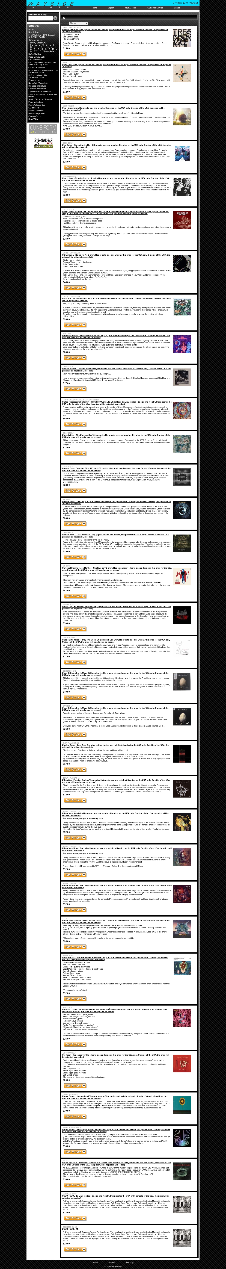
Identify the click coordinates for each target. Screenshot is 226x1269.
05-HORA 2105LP (69, 638)
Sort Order (64, 23)
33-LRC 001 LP (68, 106)
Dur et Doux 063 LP (71, 296)
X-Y (35, 51)
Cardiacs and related (37, 89)
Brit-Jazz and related (37, 86)
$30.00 (66, 129)
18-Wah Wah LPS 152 (71, 846)
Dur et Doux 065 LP (71, 253)
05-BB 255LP (68, 143)
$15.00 (66, 48)
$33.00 (66, 195)
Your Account (130, 8)
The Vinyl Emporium (37, 43)
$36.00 (66, 1179)
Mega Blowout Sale (36, 57)
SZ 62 (65, 1161)
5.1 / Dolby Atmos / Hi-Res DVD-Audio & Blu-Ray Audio (42, 63)
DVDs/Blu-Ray (34, 54)
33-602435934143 (69, 671)
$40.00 (66, 692)
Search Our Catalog (37, 14)
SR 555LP (66, 499)
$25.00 (66, 239)
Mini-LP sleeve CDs (36, 105)
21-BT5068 (67, 333)
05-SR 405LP (68, 466)
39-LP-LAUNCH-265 (70, 1094)
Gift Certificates (35, 60)
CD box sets (33, 108)
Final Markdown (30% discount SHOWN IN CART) (41, 36)
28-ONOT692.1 (68, 955)
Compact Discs (35, 40)
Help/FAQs (33, 119)
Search (177, 8)
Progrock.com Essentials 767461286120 (81, 400)
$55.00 (66, 418)
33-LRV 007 (67, 62)
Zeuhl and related (35, 102)
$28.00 (66, 352)
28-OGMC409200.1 (70, 176)
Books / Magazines (36, 113)
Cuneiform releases (36, 67)
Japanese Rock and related (40, 91)
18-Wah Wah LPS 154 (71, 778)
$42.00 (66, 590)
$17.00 (66, 383)
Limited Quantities (36, 111)
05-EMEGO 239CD (70, 1227)
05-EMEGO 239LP (69, 1194)
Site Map (129, 1263)
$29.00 (66, 551)
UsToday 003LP (69, 1053)
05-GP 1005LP (68, 433)
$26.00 (66, 162)
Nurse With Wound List (38, 83)
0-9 (31, 45)
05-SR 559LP (68, 533)
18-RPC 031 (67, 1007)
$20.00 (66, 1080)
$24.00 (66, 941)
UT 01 (65, 918)
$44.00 (66, 282)
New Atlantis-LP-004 (72, 27)
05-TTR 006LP (68, 209)
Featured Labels (35, 80)
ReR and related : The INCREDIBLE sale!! (37, 76)
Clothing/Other (34, 116)
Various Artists (49, 51)
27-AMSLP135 (68, 605)
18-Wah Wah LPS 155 (71, 811)
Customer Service (155, 8)
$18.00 (66, 1244)
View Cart (193, 3)
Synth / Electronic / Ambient (40, 99)
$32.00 (66, 92)
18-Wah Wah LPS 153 (71, 883)
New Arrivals (33, 32)
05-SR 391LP (68, 367)
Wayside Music (52, 5)
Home (94, 8)
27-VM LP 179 (68, 706)
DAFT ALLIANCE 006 (71, 743)
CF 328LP (66, 566)
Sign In (111, 8)
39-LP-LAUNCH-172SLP (72, 1127)
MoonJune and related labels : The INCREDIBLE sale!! (43, 71)
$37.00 (66, 656)
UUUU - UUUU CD (70, 1229)
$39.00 (66, 1111)
